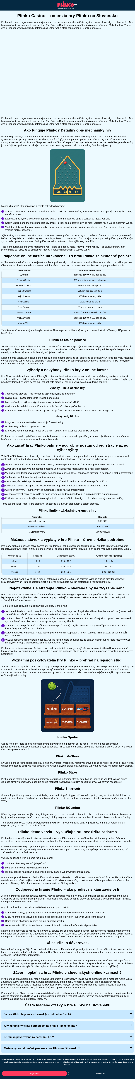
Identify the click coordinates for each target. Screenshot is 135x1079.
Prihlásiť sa (100, 1073)
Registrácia (34, 1073)
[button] (130, 915)
